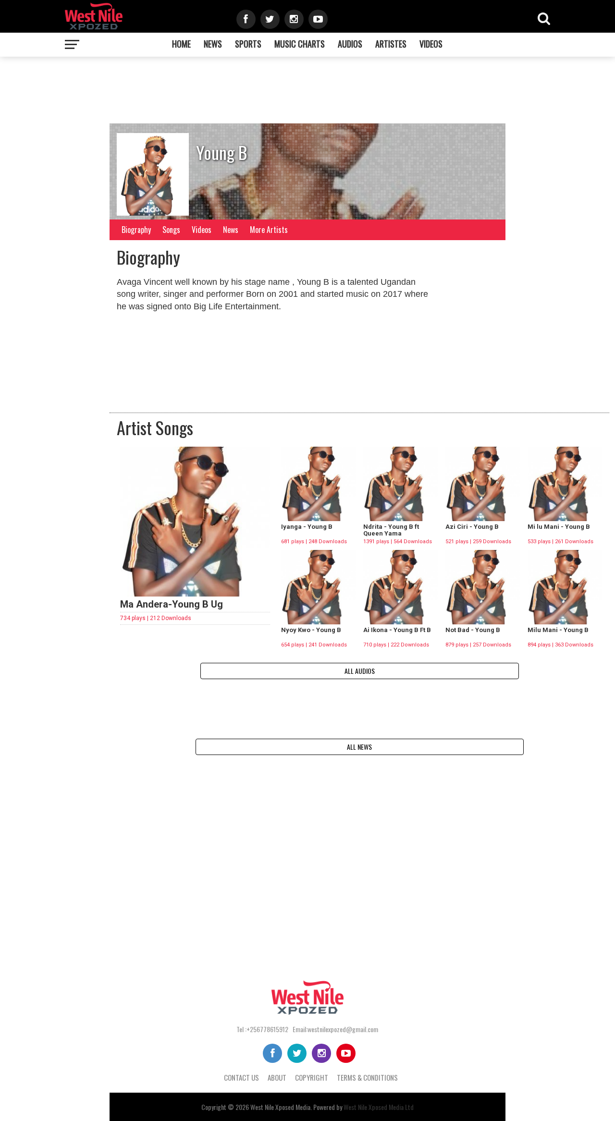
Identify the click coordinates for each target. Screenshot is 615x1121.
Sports (248, 43)
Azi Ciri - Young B (472, 526)
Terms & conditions (367, 1077)
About (277, 1077)
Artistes (390, 43)
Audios (350, 43)
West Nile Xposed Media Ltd (379, 1107)
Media (302, 1107)
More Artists (269, 229)
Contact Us (241, 1077)
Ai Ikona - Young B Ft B (397, 630)
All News (359, 747)
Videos (431, 43)
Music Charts (299, 43)
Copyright (311, 1077)
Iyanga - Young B (306, 526)
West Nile (262, 1107)
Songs (171, 229)
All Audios (359, 671)
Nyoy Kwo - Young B (311, 630)
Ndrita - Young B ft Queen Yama (391, 530)
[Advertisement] (358, 92)
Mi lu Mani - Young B (559, 526)
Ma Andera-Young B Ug (171, 604)
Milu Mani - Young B (558, 630)
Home (181, 43)
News (213, 43)
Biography (136, 229)
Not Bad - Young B (472, 630)
